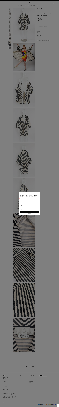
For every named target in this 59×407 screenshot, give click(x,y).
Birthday (21, 205)
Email (20, 198)
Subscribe (29, 211)
